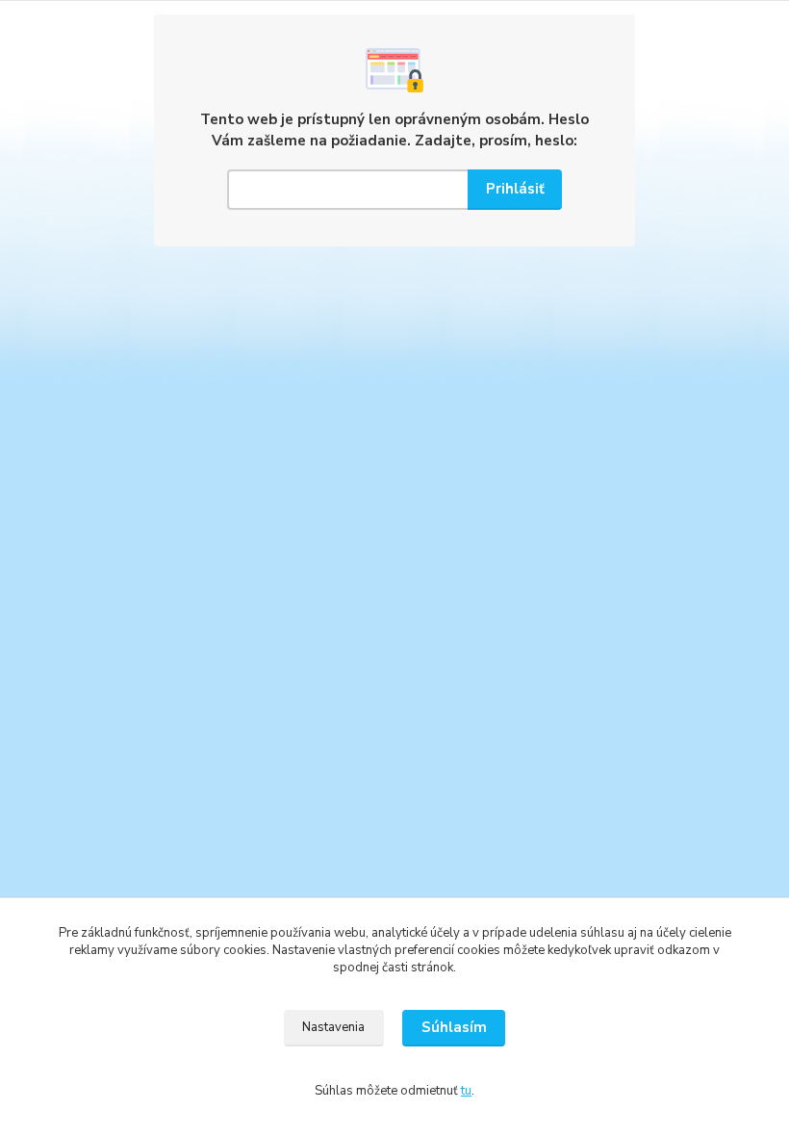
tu (466, 1090)
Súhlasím (454, 1027)
